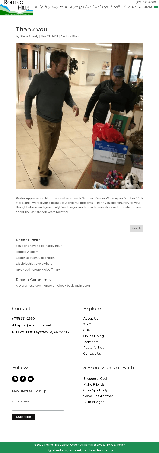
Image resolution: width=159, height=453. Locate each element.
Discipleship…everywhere (34, 263)
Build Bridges (93, 402)
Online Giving (93, 336)
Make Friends (94, 384)
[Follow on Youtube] (31, 379)
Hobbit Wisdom (27, 252)
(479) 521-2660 (23, 318)
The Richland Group (100, 450)
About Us (90, 318)
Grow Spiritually (95, 390)
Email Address (22, 401)
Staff (87, 324)
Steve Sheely (29, 36)
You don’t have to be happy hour (39, 245)
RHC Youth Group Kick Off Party (38, 269)
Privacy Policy (116, 444)
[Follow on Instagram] (15, 379)
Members (91, 342)
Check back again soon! (73, 285)
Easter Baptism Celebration (35, 258)
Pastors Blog (69, 36)
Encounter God (95, 378)
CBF (86, 330)
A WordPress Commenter (34, 285)
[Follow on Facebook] (23, 379)
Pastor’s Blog (94, 348)
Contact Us (92, 353)
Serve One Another (98, 396)
